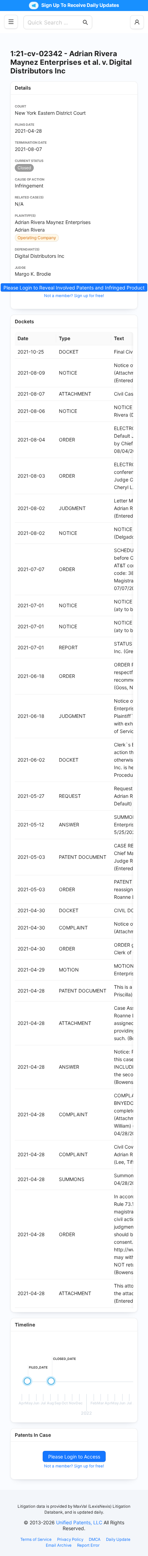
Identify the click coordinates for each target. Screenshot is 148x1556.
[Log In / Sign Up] (137, 22)
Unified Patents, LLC (79, 1522)
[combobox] (54, 22)
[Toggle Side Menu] (11, 22)
